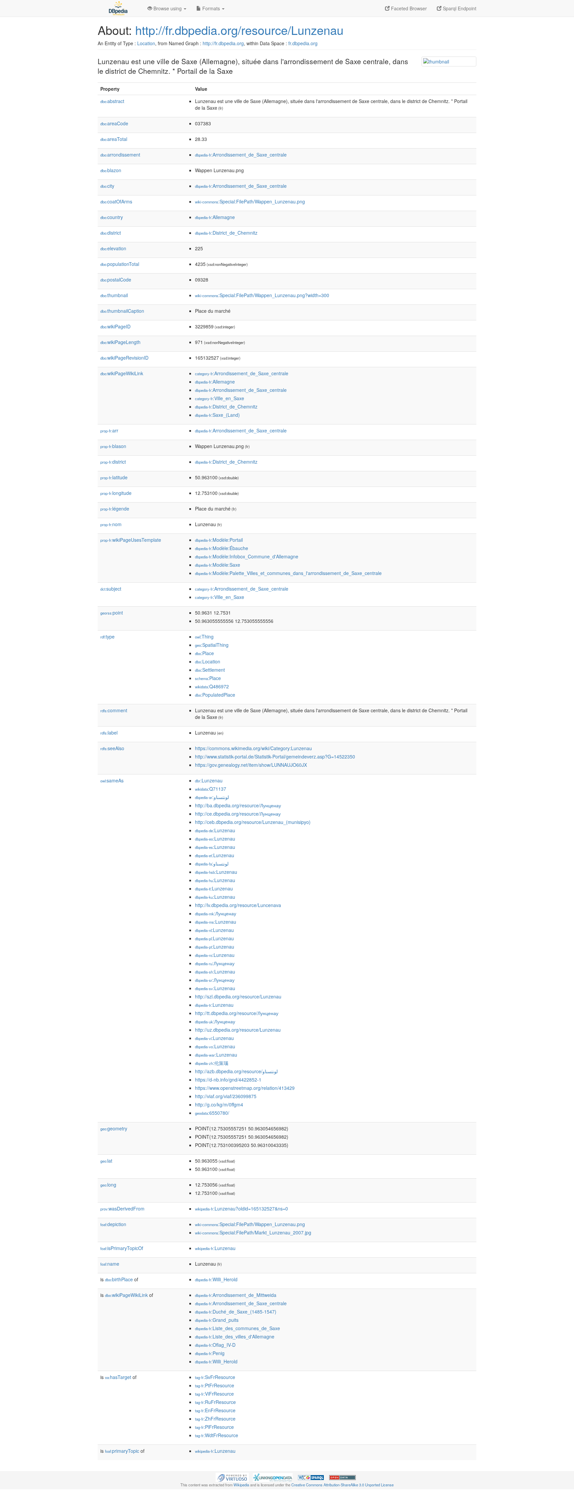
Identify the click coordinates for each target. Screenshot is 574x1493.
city (107, 185)
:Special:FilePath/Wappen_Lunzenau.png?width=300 (262, 295)
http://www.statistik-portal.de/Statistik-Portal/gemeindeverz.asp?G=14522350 (275, 756)
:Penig (210, 1353)
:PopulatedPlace (215, 694)
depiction (113, 1224)
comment (113, 710)
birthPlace (119, 1279)
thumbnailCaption (122, 310)
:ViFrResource (214, 1393)
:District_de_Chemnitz (226, 232)
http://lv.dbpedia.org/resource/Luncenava (238, 905)
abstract (112, 101)
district (110, 232)
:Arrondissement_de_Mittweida (235, 1295)
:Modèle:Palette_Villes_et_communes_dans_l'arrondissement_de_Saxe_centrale (288, 573)
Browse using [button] (167, 8)
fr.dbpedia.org (303, 43)
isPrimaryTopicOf (121, 1248)
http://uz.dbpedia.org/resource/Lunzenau (238, 1029)
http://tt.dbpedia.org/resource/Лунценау (236, 1013)
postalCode (115, 279)
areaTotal (113, 139)
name (109, 1263)
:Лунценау (215, 913)
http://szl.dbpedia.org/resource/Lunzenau (238, 996)
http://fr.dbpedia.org (223, 43)
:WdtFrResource (216, 1435)
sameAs (112, 780)
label (109, 732)
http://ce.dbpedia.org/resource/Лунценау (238, 813)
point (111, 612)
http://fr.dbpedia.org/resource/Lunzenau (239, 29)
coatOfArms (116, 201)
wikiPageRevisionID (124, 357)
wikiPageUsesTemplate (130, 539)
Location (146, 43)
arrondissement (120, 154)
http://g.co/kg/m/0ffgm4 (219, 1104)
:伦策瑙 (211, 1063)
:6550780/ (212, 1112)
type (107, 636)
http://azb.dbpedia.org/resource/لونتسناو (236, 1071)
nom (111, 524)
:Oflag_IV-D (215, 1344)
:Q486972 (212, 686)
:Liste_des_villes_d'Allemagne (234, 1336)
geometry (113, 1128)
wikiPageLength (120, 342)
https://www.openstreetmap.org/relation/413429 (245, 1088)
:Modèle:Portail (219, 539)
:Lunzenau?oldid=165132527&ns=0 (241, 1208)
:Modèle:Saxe (217, 564)
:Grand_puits (217, 1320)
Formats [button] (211, 8)
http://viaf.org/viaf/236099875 (225, 1096)
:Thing (204, 636)
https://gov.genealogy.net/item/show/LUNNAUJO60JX (251, 764)
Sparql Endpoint (458, 8)
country (111, 217)
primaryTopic (122, 1450)
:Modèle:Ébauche (221, 548)
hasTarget (118, 1377)
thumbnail (114, 295)
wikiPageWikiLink (121, 373)
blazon (110, 170)
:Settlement (210, 669)
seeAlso (112, 748)
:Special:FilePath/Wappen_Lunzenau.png (250, 201)
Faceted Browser (408, 8)
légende (114, 508)
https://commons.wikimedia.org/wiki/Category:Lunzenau (253, 748)
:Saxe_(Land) (217, 414)
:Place (204, 653)
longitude (116, 493)
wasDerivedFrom (122, 1208)
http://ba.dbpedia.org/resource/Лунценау (238, 805)
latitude (114, 477)
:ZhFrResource (215, 1418)
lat (106, 1160)
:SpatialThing (212, 644)
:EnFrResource (215, 1410)
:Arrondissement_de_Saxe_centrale (241, 154)
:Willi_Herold (216, 1279)
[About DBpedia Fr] (118, 8)
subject (110, 588)
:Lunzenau (209, 780)
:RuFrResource (215, 1402)
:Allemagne (215, 217)
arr (109, 430)
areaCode (114, 123)
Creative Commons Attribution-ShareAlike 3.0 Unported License (342, 1484)
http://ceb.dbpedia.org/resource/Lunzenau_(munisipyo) (253, 822)
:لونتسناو (212, 797)
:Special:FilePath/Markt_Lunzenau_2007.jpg (253, 1232)
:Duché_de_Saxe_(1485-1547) (235, 1311)
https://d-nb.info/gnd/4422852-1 (228, 1079)
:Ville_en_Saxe (219, 398)
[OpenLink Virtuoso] (232, 1476)
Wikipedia (241, 1484)
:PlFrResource (214, 1427)
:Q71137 (210, 788)
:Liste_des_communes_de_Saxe (237, 1328)
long (108, 1184)
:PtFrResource (214, 1385)
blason (113, 446)
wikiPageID (115, 326)
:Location (207, 661)
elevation (113, 248)
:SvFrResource (215, 1377)
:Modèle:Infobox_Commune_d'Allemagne (246, 556)
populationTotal (119, 264)
